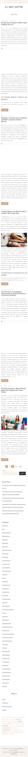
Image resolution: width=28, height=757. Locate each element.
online (5, 725)
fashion (20, 721)
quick (11, 727)
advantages (7, 717)
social (15, 729)
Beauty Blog (5, 539)
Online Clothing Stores (7, 627)
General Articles (5, 592)
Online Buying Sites (6, 623)
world (14, 733)
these (16, 732)
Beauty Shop (5, 546)
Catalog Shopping (6, 560)
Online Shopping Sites (7, 640)
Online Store (5, 644)
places (16, 725)
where (11, 733)
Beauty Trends (5, 553)
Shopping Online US (6, 672)
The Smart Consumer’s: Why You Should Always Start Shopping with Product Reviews (13, 390)
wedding (7, 733)
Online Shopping (12, 725)
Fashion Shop (5, 581)
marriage (13, 723)
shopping (6, 730)
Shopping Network (6, 668)
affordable (12, 717)
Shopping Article (6, 651)
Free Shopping (4, 289)
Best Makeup (5, 557)
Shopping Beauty (6, 654)
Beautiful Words (6, 536)
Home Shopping (4, 386)
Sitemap (4, 710)
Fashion (4, 578)
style (8, 731)
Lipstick (4, 613)
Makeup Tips (5, 616)
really (14, 727)
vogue (3, 733)
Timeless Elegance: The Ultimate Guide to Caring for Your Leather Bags (13, 212)
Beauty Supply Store (6, 550)
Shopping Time (4, 115)
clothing (18, 719)
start (18, 729)
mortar (19, 723)
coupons (4, 721)
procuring (21, 725)
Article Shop (5, 525)
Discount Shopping (6, 571)
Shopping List (5, 665)
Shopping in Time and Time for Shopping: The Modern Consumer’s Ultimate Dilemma (14, 119)
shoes (17, 727)
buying (3, 719)
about (3, 717)
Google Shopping (6, 599)
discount (15, 721)
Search (4, 470)
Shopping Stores (6, 679)
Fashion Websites (6, 585)
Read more (4, 110)
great (6, 723)
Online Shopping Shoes (7, 637)
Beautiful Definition (6, 532)
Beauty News (5, 543)
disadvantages (9, 721)
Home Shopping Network (7, 609)
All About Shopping (14, 6)
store (21, 729)
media (16, 723)
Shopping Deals (5, 661)
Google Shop (5, 595)
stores (4, 732)
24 (16, 466)
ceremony (7, 719)
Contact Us (5, 702)
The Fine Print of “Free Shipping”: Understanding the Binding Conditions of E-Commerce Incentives (13, 293)
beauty (18, 717)
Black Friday (4, 28)
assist (15, 717)
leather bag (12, 216)
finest (3, 723)
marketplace (11, 395)
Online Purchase (4, 20)
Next (20, 466)
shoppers (3, 304)
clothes (13, 719)
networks (22, 723)
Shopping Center (6, 658)
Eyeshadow (4, 574)
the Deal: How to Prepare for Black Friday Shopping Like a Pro (13, 23)
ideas (9, 723)
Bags (2, 209)
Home (3, 699)
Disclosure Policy (7, 706)
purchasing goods (12, 125)
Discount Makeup (6, 567)
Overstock (4, 647)
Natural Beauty (5, 620)
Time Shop (4, 686)
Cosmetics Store (6, 564)
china (10, 719)
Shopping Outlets (6, 675)
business (23, 717)
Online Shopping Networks (8, 634)
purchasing (6, 727)
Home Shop (5, 602)
